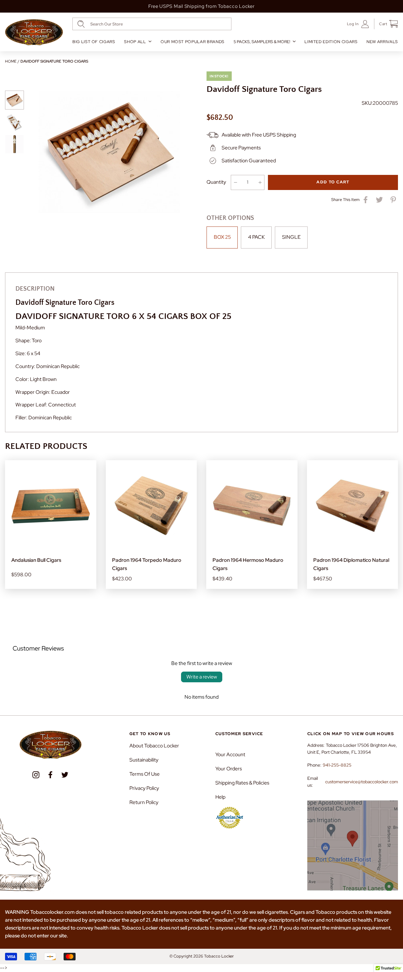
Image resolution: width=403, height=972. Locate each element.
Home (10, 61)
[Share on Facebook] (365, 199)
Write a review (201, 676)
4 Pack (256, 237)
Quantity (216, 182)
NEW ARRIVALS (382, 41)
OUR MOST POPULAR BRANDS (192, 41)
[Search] (81, 24)
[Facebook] (50, 774)
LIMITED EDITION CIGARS (330, 41)
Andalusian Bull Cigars (36, 560)
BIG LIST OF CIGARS (93, 41)
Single (291, 237)
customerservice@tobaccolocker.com (361, 782)
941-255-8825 (337, 765)
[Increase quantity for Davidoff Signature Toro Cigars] (260, 182)
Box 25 (222, 237)
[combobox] (151, 24)
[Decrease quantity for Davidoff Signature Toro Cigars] (235, 182)
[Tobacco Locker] (34, 32)
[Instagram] (35, 774)
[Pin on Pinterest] (393, 199)
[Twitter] (64, 774)
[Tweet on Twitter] (379, 199)
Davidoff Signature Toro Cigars (54, 61)
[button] (386, 24)
